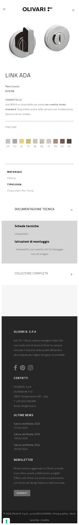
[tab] (39, 210)
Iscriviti (22, 493)
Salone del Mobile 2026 (27, 424)
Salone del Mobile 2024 (27, 445)
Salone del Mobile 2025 (27, 434)
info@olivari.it (28, 406)
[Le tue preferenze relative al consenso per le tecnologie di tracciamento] (6, 521)
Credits (45, 520)
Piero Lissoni (12, 86)
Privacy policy (60, 513)
